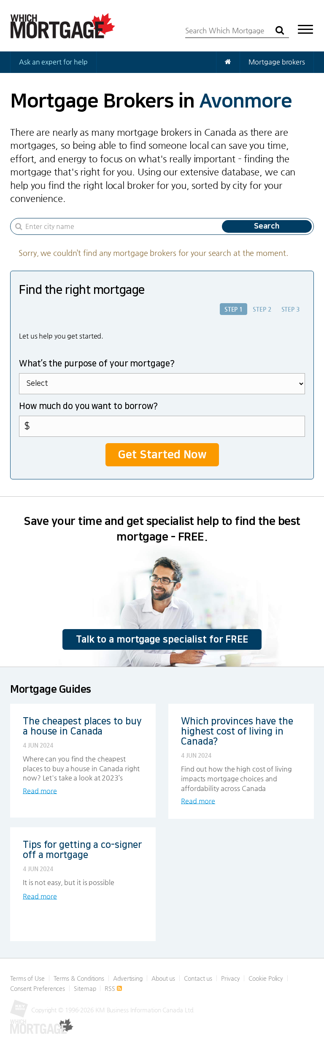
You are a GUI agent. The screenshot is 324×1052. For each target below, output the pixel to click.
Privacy (230, 978)
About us (163, 978)
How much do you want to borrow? (88, 406)
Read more (40, 791)
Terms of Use (27, 978)
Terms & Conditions (79, 978)
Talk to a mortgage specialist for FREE (162, 639)
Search (267, 226)
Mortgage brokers (276, 62)
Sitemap (85, 988)
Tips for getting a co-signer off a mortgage (82, 849)
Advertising (128, 978)
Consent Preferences (37, 988)
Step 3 (290, 309)
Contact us (198, 978)
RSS (111, 988)
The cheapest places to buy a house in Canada (82, 726)
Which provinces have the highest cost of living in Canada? (237, 731)
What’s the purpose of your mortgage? (96, 363)
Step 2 (262, 309)
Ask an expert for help (53, 62)
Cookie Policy (265, 978)
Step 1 (233, 309)
